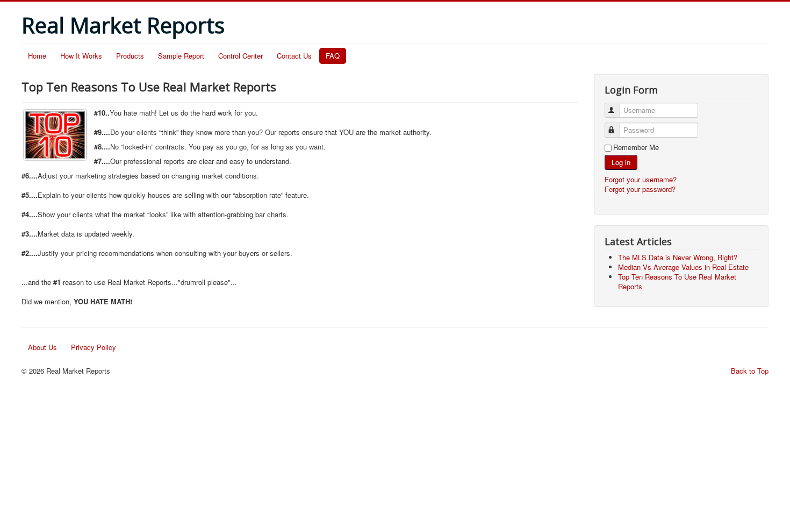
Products (130, 56)
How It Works (81, 56)
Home (37, 56)
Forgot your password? (640, 189)
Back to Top (750, 371)
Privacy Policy (93, 347)
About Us (42, 347)
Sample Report (181, 56)
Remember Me (636, 147)
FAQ (333, 56)
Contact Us (294, 56)
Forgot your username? (641, 179)
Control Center (240, 56)
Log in (621, 162)
